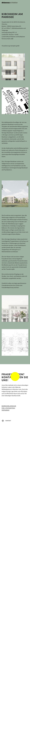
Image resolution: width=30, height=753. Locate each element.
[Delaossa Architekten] (10, 2)
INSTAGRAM (5, 410)
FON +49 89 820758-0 (8, 408)
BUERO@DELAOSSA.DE (9, 406)
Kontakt (8, 420)
